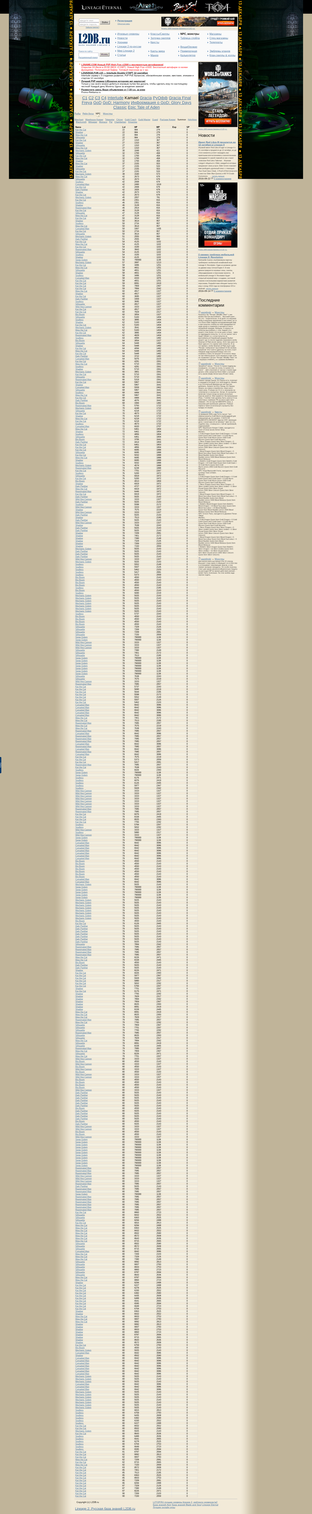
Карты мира (157, 51)
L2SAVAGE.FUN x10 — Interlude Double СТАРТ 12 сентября (114, 73)
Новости (122, 38)
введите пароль (88, 24)
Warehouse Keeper (94, 119)
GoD (97, 102)
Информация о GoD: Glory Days (161, 102)
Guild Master (144, 119)
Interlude (116, 97)
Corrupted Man (82, 184)
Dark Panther (81, 189)
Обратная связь (123, 24)
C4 (103, 97)
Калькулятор (187, 55)
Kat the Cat (80, 129)
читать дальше (218, 176)
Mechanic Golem (83, 150)
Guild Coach (130, 119)
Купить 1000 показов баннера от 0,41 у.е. (178, 28)
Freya (87, 102)
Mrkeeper (92, 122)
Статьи (121, 55)
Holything (192, 119)
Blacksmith (81, 122)
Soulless (79, 182)
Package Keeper (168, 119)
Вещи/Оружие (188, 47)
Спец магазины (218, 38)
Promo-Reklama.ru (91, 92)
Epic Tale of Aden (144, 107)
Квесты (154, 42)
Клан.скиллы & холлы (222, 55)
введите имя (86, 20)
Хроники (122, 42)
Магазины (215, 34)
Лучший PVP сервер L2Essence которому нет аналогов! (113, 81)
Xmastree (132, 122)
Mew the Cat (81, 135)
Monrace (103, 122)
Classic (120, 107)
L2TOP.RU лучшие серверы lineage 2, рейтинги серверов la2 (185, 1502)
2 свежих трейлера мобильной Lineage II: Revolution (216, 255)
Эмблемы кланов (219, 51)
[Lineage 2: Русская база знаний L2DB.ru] (92, 45)
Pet (110, 122)
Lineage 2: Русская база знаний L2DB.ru (105, 1508)
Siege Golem (81, 260)
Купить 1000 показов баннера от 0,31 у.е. (212, 249)
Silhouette (80, 137)
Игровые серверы (128, 34)
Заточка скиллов (160, 38)
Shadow (79, 132)
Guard (155, 119)
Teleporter (109, 119)
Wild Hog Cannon (83, 306)
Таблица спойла (190, 38)
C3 (97, 97)
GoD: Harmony (116, 102)
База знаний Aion (162, 1504)
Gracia (146, 97)
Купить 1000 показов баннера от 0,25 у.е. (212, 129)
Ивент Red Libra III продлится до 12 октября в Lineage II (217, 143)
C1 (84, 97)
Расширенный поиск (88, 57)
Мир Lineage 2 (126, 50)
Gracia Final (180, 97)
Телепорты (216, 42)
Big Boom (80, 314)
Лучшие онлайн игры (164, 1507)
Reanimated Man (83, 208)
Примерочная (188, 51)
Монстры (219, 312)
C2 (91, 97)
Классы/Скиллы (159, 34)
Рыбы (78, 113)
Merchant (79, 119)
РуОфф (160, 97)
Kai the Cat (80, 187)
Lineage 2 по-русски (129, 46)
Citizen (119, 119)
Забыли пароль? (92, 27)
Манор (154, 55)
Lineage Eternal (210, 1504)
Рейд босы (88, 113)
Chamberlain (120, 122)
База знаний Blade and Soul (186, 1504)
